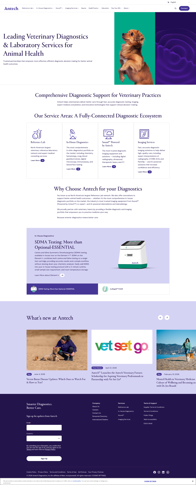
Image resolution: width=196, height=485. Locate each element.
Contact (184, 8)
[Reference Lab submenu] (33, 8)
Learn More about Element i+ (47, 275)
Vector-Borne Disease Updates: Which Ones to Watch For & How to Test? (56, 380)
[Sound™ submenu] (62, 8)
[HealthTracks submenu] (98, 8)
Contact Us (96, 413)
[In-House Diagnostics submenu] (52, 8)
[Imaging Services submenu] (78, 8)
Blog (29, 374)
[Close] (192, 481)
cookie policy (77, 481)
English (173, 2)
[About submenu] (128, 8)
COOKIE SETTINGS (99, 476)
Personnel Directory (99, 416)
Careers (95, 410)
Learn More (35, 160)
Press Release (97, 368)
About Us (95, 406)
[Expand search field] (175, 8)
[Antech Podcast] (167, 472)
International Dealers (100, 419)
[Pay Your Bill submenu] (120, 8)
